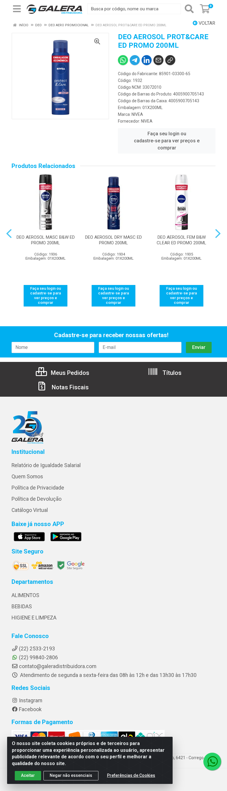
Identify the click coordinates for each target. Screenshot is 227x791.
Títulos (171, 372)
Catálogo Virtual (30, 510)
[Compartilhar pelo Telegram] (135, 60)
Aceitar (28, 775)
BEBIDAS (22, 606)
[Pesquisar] (189, 9)
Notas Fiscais (69, 387)
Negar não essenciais (71, 775)
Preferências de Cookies (131, 775)
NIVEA (137, 114)
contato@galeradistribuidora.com (57, 666)
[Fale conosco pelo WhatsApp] (212, 761)
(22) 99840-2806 (38, 657)
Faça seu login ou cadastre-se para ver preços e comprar (167, 141)
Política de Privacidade (38, 488)
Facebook (30, 709)
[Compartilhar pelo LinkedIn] (147, 60)
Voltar (206, 23)
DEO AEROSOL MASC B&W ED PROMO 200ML (46, 240)
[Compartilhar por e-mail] (158, 60)
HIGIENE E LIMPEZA (34, 618)
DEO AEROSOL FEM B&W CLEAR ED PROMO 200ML (181, 240)
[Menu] (17, 9)
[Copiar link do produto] (170, 60)
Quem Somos (27, 476)
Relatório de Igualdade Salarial (46, 465)
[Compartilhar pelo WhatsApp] (123, 60)
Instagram (30, 700)
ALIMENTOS (25, 595)
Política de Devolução (36, 499)
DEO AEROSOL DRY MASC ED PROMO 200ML (113, 240)
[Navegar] (9, 234)
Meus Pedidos (69, 372)
